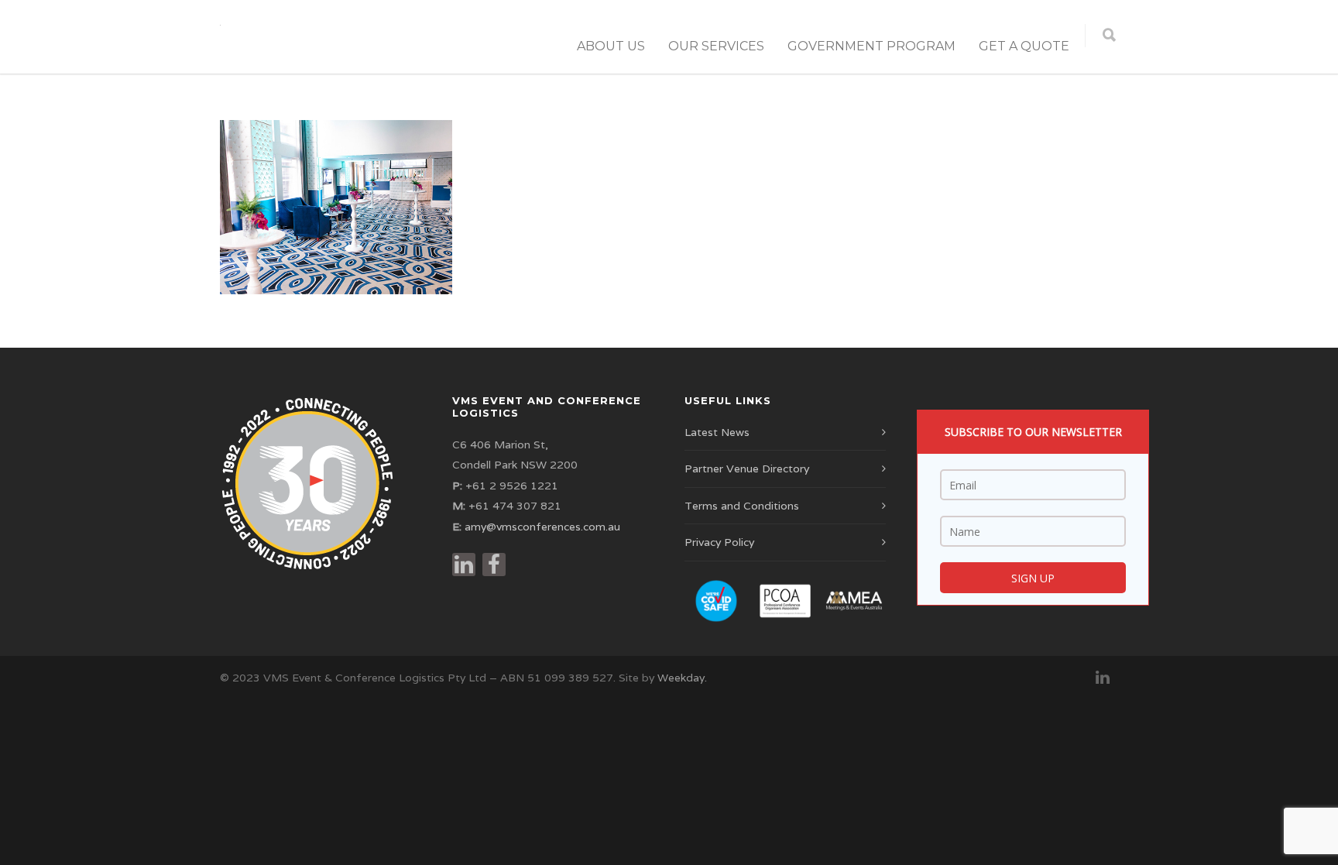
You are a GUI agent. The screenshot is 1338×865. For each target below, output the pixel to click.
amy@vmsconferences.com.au (542, 527)
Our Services (716, 46)
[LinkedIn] (1102, 677)
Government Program (871, 46)
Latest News (717, 432)
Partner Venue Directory (746, 468)
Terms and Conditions (741, 506)
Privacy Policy (719, 542)
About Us (611, 46)
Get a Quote (1024, 46)
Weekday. (682, 678)
